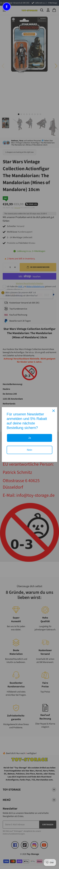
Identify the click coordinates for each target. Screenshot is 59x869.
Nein (29, 450)
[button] (6, 6)
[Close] (53, 410)
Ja (29, 438)
